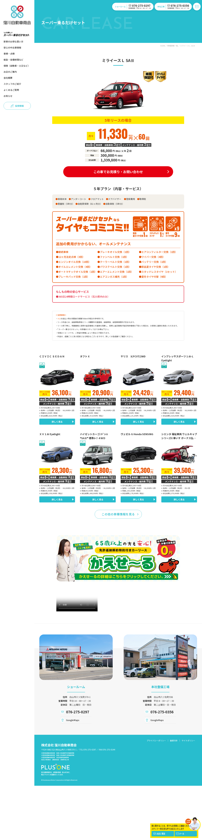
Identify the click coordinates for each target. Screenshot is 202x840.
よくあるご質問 (11, 90)
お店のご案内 (10, 71)
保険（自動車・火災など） (17, 65)
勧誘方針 (174, 740)
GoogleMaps (72, 720)
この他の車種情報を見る (118, 514)
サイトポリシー (188, 740)
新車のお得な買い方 (13, 41)
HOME (162, 45)
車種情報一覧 (172, 45)
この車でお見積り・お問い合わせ (118, 171)
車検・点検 (9, 53)
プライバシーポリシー (156, 740)
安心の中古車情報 (12, 47)
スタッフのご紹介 (12, 83)
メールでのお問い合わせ (197, 6)
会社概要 (8, 77)
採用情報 (19, 105)
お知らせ (8, 96)
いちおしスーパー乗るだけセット (17, 34)
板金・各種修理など (13, 59)
